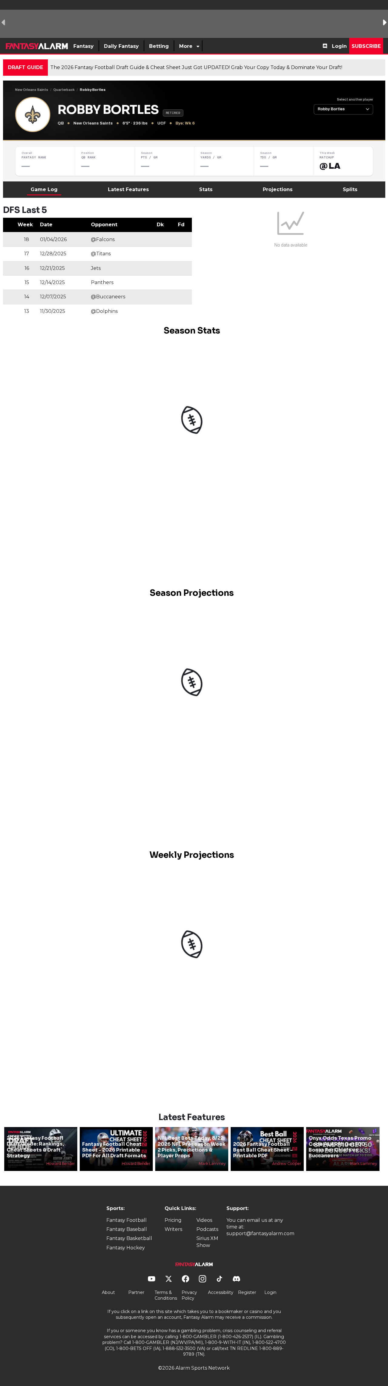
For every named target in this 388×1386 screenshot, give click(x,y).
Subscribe (366, 46)
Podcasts (207, 1229)
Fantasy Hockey (125, 1248)
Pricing (173, 1220)
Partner (136, 1292)
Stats (205, 189)
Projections (278, 189)
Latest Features (128, 189)
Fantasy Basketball (129, 1238)
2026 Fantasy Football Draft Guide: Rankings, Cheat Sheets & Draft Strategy (35, 1147)
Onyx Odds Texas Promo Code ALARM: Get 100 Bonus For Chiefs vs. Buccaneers (340, 1147)
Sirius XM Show (207, 1241)
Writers (173, 1229)
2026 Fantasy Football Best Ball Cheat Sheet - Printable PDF (263, 1150)
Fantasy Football (126, 1220)
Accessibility (220, 1292)
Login (339, 46)
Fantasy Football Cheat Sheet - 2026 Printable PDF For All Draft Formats (114, 1150)
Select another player (355, 99)
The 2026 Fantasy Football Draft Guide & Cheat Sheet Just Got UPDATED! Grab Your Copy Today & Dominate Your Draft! (196, 67)
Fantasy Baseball (126, 1229)
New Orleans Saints (31, 89)
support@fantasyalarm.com (260, 1233)
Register (247, 1292)
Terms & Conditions (166, 1295)
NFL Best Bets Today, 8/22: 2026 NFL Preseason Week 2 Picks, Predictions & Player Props (192, 1147)
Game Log (44, 189)
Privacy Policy (189, 1295)
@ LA (329, 166)
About (108, 1292)
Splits (350, 189)
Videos (204, 1220)
